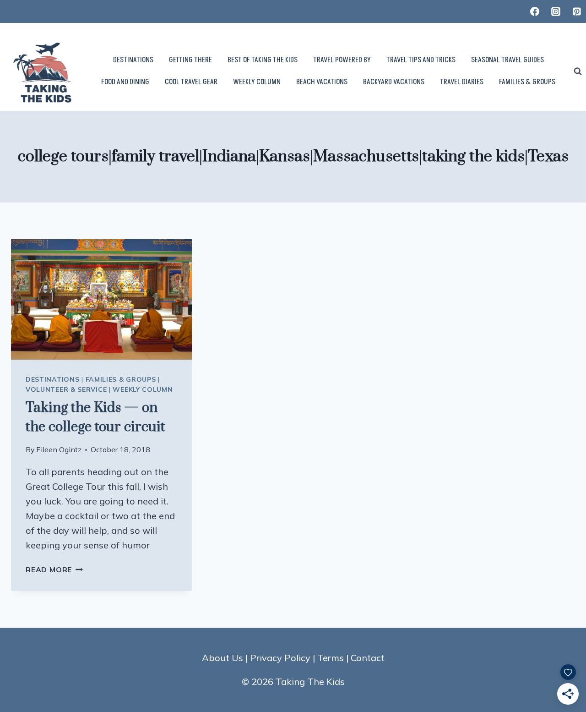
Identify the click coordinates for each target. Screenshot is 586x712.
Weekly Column (143, 389)
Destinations (52, 379)
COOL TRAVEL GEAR (191, 82)
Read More (54, 569)
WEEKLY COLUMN (257, 82)
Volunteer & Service (66, 389)
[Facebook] (535, 11)
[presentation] (101, 299)
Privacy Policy (280, 657)
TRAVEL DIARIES (461, 82)
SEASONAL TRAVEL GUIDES (507, 60)
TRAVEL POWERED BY (342, 60)
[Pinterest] (577, 11)
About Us (222, 657)
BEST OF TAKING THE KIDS (263, 60)
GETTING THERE (190, 60)
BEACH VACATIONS (321, 82)
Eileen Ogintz (58, 449)
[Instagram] (556, 11)
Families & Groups (121, 379)
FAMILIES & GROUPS (527, 82)
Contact (368, 657)
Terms (330, 657)
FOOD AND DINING (125, 82)
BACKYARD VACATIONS (393, 82)
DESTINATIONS (133, 60)
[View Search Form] (578, 71)
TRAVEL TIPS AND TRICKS (421, 60)
